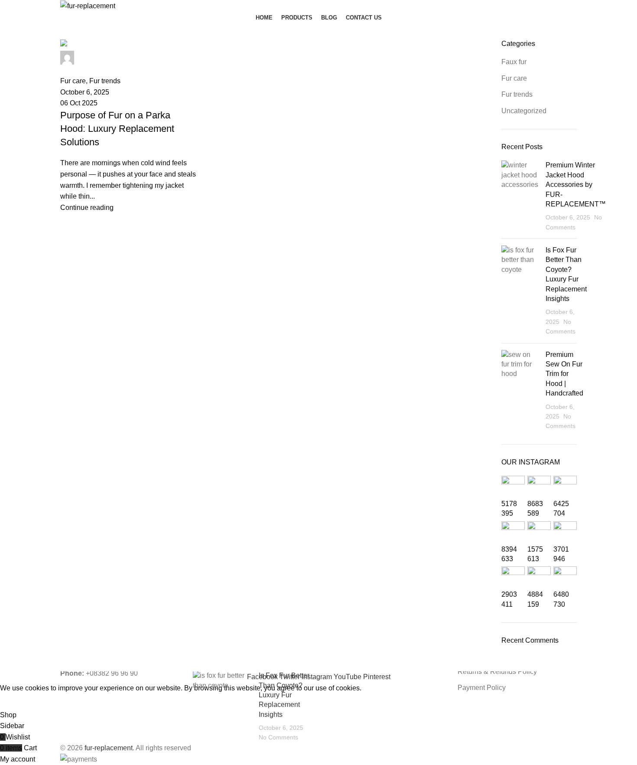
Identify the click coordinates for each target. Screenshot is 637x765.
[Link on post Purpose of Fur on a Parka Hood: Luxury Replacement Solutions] (129, 126)
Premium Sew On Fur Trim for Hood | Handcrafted (564, 374)
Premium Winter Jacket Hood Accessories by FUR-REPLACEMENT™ (576, 184)
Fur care (514, 78)
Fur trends (517, 94)
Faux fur (513, 61)
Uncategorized (523, 110)
